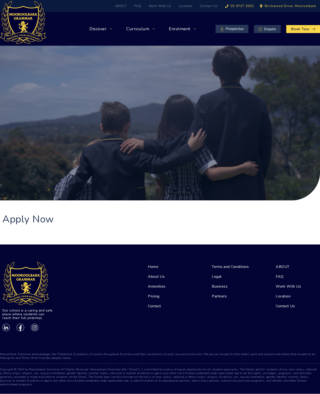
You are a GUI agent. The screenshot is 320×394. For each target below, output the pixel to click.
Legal (217, 276)
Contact (154, 306)
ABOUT (121, 6)
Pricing (154, 296)
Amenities (157, 286)
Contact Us (209, 6)
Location (185, 6)
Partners (219, 296)
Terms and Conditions (230, 266)
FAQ (137, 6)
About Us (156, 276)
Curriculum (137, 28)
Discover (98, 28)
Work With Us (160, 6)
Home (153, 266)
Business (219, 286)
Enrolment (179, 28)
